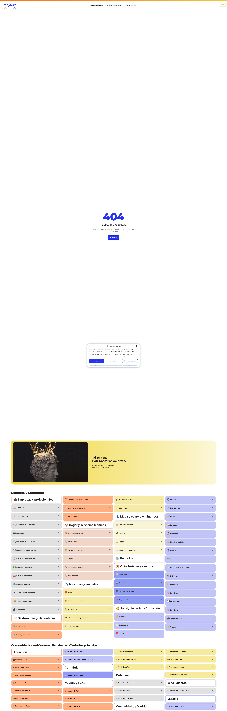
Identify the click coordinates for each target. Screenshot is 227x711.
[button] (137, 346)
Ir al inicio (113, 237)
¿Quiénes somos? (131, 5)
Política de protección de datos (114, 365)
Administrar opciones (130, 361)
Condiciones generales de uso (130, 365)
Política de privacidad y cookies (97, 365)
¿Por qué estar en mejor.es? (114, 5)
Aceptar (96, 361)
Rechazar (113, 361)
